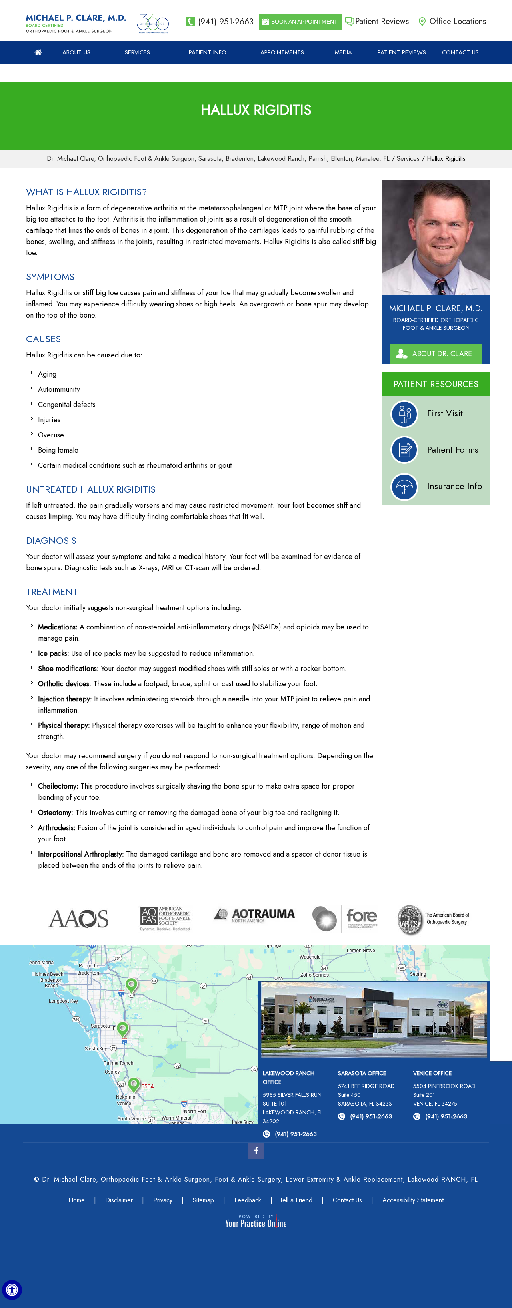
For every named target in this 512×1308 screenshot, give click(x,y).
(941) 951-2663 (226, 22)
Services (137, 52)
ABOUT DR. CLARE (442, 354)
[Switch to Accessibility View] (12, 1290)
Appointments (282, 52)
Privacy (162, 1200)
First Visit (445, 413)
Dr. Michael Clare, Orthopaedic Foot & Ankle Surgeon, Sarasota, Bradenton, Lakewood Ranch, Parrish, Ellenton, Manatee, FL (218, 158)
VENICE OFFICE (432, 1073)
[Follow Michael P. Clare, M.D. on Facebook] (256, 1151)
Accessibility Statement (413, 1200)
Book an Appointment (304, 21)
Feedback (247, 1200)
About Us (76, 52)
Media (343, 52)
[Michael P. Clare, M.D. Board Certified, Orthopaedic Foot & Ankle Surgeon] (76, 23)
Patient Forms (452, 449)
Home (38, 52)
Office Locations (458, 21)
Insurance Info (454, 485)
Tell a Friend (296, 1200)
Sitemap (203, 1200)
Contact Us (460, 52)
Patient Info (207, 52)
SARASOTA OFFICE (362, 1073)
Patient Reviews (382, 21)
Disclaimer (119, 1200)
